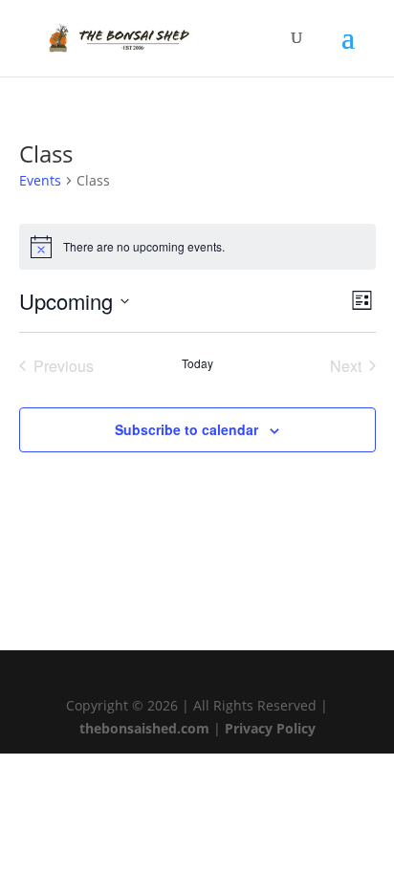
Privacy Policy (270, 728)
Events (40, 180)
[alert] (197, 247)
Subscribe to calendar (186, 429)
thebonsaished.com (144, 728)
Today (197, 363)
